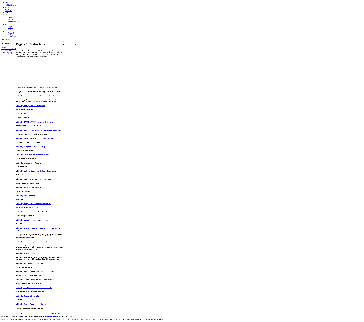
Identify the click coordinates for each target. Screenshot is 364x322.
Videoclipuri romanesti (23, 87)
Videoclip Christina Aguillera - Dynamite (32, 242)
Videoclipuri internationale (50, 87)
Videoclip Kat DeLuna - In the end (29, 263)
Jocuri (10, 16)
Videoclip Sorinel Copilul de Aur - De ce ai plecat (35, 280)
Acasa (6, 2)
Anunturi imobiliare (10, 6)
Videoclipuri (8, 49)
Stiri (6, 24)
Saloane (7, 9)
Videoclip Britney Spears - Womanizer (31, 106)
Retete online (8, 11)
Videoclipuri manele (36, 87)
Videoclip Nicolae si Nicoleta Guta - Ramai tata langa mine (38, 130)
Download (8, 7)
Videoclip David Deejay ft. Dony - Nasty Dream (34, 138)
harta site (7, 39)
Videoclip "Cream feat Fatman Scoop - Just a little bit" (37, 96)
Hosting (10, 35)
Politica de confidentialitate (51, 316)
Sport (10, 29)
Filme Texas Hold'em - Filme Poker (7, 53)
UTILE (7, 31)
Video (6, 12)
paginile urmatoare (57, 313)
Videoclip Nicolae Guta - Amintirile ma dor (32, 304)
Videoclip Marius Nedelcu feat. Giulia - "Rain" (34, 179)
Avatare (10, 17)
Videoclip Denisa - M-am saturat (28, 296)
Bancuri (10, 19)
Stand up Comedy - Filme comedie (8, 50)
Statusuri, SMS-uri (13, 21)
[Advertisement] (38, 72)
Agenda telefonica (13, 36)
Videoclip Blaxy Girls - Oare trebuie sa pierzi (33, 204)
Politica (10, 28)
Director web (8, 4)
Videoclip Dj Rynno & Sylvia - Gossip (30, 147)
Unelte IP (11, 33)
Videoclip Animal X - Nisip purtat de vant (32, 220)
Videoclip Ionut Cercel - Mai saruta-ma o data (34, 288)
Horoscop (7, 23)
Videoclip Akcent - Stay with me (28, 187)
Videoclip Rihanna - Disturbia (27, 114)
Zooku (71, 316)
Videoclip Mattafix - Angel (26, 253)
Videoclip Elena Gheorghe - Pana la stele (31, 212)
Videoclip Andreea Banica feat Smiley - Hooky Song (36, 171)
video (2, 39)
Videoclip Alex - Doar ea (25, 196)
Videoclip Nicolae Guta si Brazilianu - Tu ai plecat (35, 271)
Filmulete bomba (3, 48)
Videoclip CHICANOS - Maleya (28, 163)
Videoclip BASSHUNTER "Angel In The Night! (34, 122)
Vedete (10, 26)
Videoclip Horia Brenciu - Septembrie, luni (32, 155)
